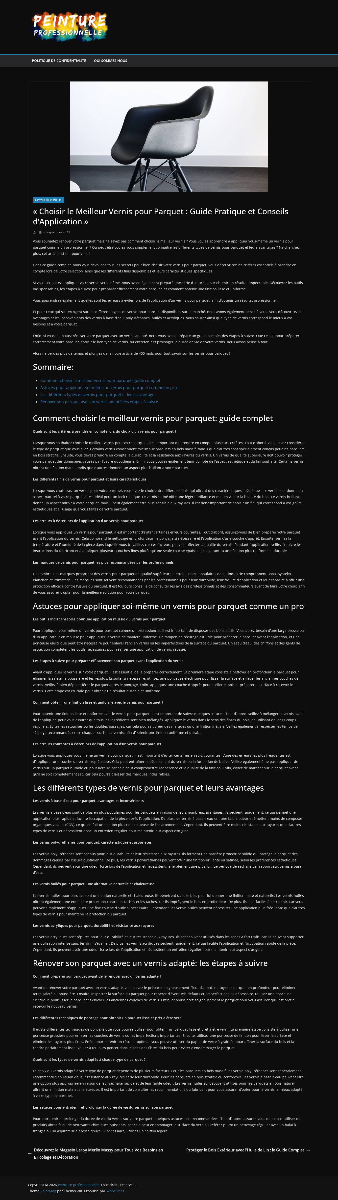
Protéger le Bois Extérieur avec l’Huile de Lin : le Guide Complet (245, 1150)
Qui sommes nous (110, 60)
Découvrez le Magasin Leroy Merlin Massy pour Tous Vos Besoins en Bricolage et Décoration (98, 1153)
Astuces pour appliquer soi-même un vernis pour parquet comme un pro (108, 387)
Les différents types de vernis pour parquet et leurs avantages (98, 394)
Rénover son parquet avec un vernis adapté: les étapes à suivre (99, 401)
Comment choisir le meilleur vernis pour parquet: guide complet (100, 380)
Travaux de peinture (48, 200)
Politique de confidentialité (59, 60)
